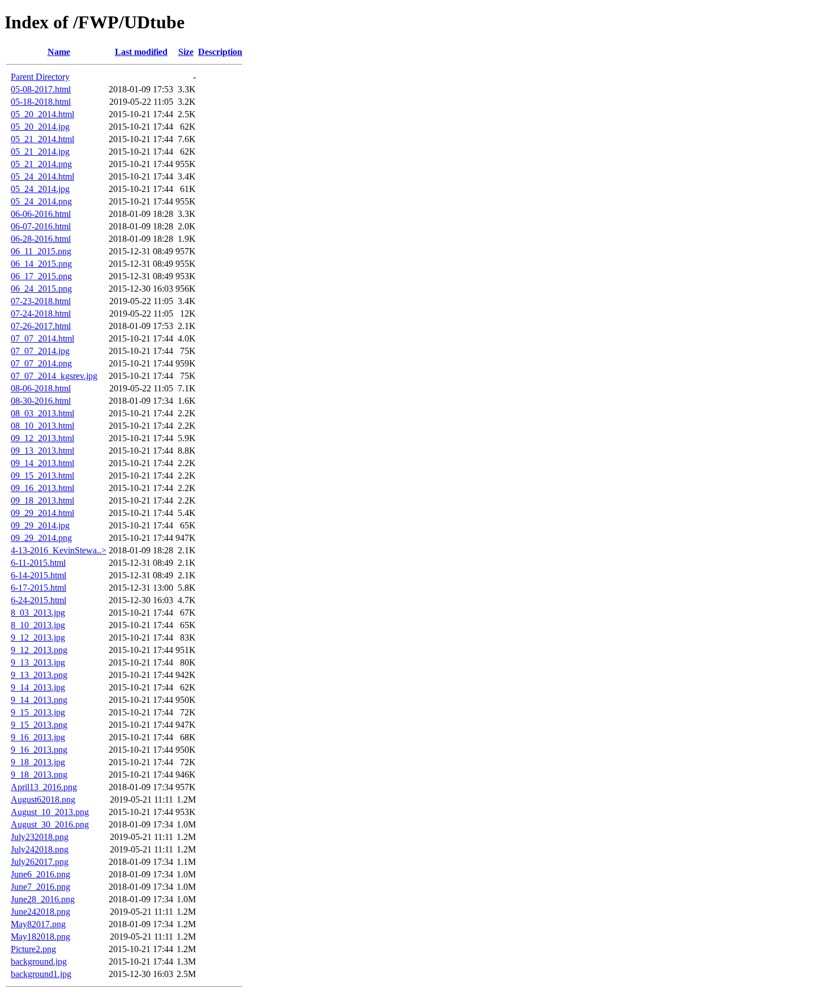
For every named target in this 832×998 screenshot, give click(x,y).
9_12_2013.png (39, 650)
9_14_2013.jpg (38, 687)
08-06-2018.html (41, 388)
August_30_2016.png (50, 824)
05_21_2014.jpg (40, 151)
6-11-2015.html (38, 563)
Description (220, 52)
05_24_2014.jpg (40, 189)
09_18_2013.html (42, 500)
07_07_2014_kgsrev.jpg (54, 376)
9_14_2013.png (39, 700)
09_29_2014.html (42, 513)
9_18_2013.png (39, 774)
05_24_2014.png (41, 201)
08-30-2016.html (41, 401)
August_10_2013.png (50, 812)
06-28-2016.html (41, 239)
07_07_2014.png (41, 363)
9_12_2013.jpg (38, 637)
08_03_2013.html (42, 413)
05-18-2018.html (41, 101)
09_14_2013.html (42, 463)
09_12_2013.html (42, 438)
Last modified (141, 52)
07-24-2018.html (41, 313)
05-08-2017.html (41, 89)
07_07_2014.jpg (40, 351)
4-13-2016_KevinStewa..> (58, 550)
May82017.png (38, 924)
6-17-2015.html (38, 587)
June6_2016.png (40, 874)
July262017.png (39, 862)
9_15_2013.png (39, 725)
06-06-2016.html (41, 214)
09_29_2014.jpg (40, 525)
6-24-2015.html (38, 600)
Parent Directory (40, 77)
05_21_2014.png (41, 164)
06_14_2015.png (41, 263)
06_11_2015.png (41, 251)
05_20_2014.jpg (40, 126)
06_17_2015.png (41, 276)
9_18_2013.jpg (38, 762)
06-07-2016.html (41, 226)
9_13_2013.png (39, 675)
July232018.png (39, 837)
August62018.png (43, 799)
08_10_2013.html (42, 425)
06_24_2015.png (41, 288)
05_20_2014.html (42, 114)
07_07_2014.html (42, 338)
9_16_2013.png (39, 749)
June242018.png (40, 911)
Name (59, 52)
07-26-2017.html (41, 326)
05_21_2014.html (42, 139)
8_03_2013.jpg (38, 612)
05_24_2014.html (42, 176)
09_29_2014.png (41, 538)
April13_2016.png (44, 787)
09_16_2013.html (42, 488)
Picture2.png (33, 949)
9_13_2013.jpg (38, 662)
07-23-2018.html (41, 301)
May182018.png (40, 936)
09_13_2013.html (42, 450)
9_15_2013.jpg (38, 712)
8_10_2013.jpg (38, 625)
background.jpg (39, 961)
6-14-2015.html (38, 575)
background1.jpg (41, 974)
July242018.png (39, 849)
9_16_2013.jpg (38, 737)
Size (186, 52)
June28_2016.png (43, 899)
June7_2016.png (40, 887)
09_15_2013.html (42, 475)
